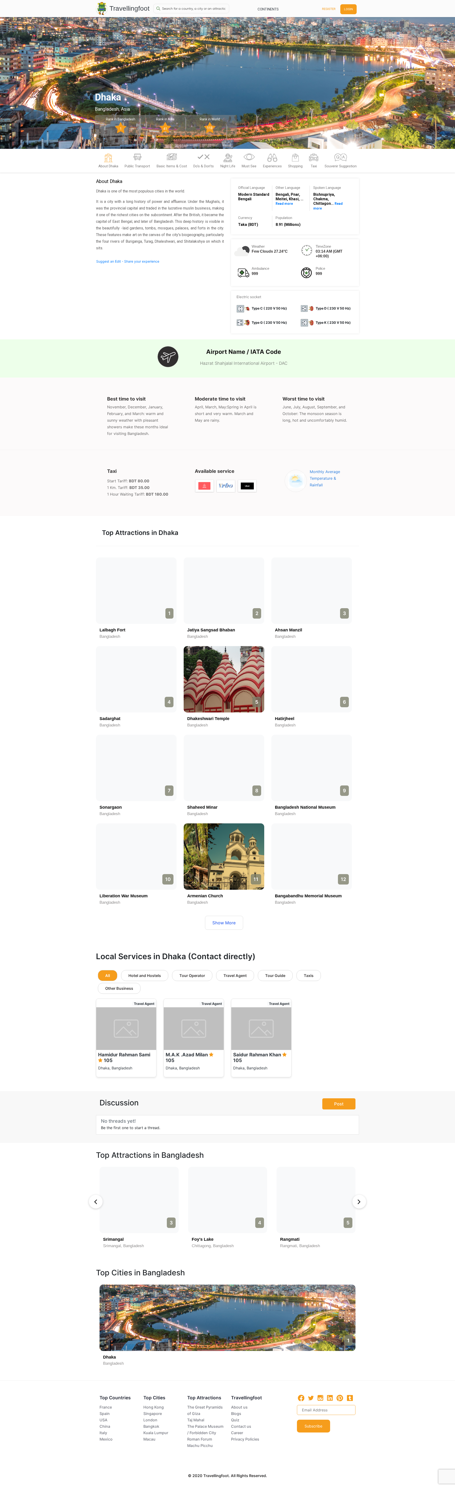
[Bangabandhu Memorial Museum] (311, 856)
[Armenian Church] (224, 856)
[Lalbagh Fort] (136, 590)
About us (239, 1407)
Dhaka (109, 1357)
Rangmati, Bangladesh (300, 1246)
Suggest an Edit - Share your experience (127, 261)
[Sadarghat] (136, 679)
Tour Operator (192, 975)
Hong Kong (153, 1407)
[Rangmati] (316, 1200)
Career (237, 1432)
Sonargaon (111, 807)
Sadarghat (110, 718)
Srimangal (113, 1239)
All (107, 975)
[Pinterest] (340, 1398)
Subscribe (313, 1426)
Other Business (119, 988)
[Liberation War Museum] (136, 856)
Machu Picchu (200, 1445)
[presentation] (96, 1202)
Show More (224, 922)
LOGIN (348, 9)
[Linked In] (330, 1398)
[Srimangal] (139, 1200)
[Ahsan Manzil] (311, 590)
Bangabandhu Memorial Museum (308, 896)
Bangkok (151, 1426)
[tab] (108, 162)
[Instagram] (320, 1398)
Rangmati (290, 1239)
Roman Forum (199, 1439)
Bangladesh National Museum (305, 807)
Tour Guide (275, 975)
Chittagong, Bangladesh (213, 1246)
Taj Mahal (195, 1420)
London (150, 1420)
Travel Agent (235, 975)
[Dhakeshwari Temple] (224, 679)
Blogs (236, 1413)
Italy (103, 1432)
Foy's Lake (203, 1239)
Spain (105, 1413)
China (105, 1426)
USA (103, 1420)
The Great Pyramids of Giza (205, 1410)
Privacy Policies (245, 1439)
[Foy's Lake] (227, 1200)
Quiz (235, 1420)
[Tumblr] (350, 1398)
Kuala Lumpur (155, 1432)
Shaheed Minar (202, 807)
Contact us (241, 1426)
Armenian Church (205, 896)
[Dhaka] (227, 1318)
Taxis (309, 975)
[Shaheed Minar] (224, 768)
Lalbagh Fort (112, 630)
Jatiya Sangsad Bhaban (211, 630)
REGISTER (329, 9)
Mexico (106, 1439)
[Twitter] (311, 1397)
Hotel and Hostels (144, 975)
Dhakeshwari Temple (208, 718)
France (106, 1407)
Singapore (152, 1413)
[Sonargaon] (136, 768)
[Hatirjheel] (311, 679)
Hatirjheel (284, 718)
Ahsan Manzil (288, 630)
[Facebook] (301, 1398)
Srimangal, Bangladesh (123, 1246)
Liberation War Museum (124, 896)
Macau (149, 1439)
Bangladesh (110, 636)
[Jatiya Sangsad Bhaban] (224, 590)
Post (339, 1103)
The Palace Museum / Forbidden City (205, 1429)
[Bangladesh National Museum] (311, 768)
